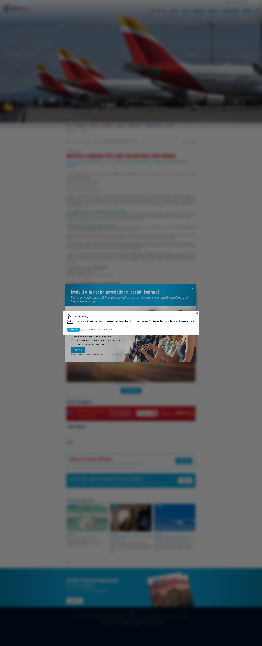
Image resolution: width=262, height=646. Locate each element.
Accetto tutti (73, 330)
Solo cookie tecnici (90, 330)
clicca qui (70, 323)
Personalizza (108, 330)
